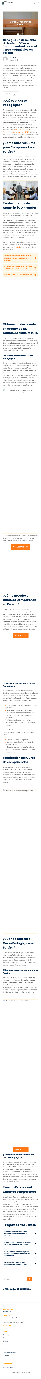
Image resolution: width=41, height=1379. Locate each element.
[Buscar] (29, 1279)
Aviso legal (6, 1335)
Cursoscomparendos (9, 1353)
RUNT (18, 247)
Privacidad (6, 1338)
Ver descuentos (8, 1367)
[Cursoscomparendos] (7, 3)
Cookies (5, 1341)
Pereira (15, 1233)
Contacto (6, 1356)
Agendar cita (7, 1311)
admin (14, 58)
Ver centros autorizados (10, 1318)
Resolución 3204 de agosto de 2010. (16, 132)
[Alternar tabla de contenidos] (14, 94)
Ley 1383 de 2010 (21, 130)
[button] (34, 3)
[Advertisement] (20, 299)
